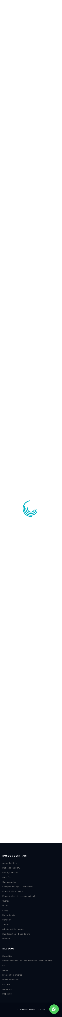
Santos (5, 924)
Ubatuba (6, 938)
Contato (6, 984)
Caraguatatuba (9, 882)
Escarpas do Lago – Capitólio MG (18, 887)
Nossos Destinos (10, 979)
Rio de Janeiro (9, 915)
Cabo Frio (6, 877)
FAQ (4, 965)
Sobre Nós (7, 956)
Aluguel (5, 970)
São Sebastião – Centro (13, 929)
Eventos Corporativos (12, 975)
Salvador (6, 920)
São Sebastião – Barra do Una (16, 934)
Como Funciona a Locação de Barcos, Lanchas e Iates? (27, 961)
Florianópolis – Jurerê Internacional (18, 896)
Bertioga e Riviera (10, 872)
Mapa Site (7, 994)
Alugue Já (7, 989)
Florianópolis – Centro (12, 891)
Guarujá (5, 901)
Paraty (5, 910)
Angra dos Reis (9, 863)
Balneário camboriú (11, 868)
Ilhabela (6, 905)
